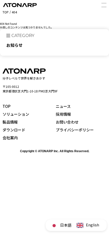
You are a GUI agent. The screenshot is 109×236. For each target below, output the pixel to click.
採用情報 (63, 114)
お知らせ (14, 45)
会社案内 (10, 137)
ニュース (63, 106)
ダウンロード (14, 129)
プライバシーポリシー (75, 129)
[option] (88, 225)
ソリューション (16, 114)
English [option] (92, 224)
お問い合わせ (67, 122)
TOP (6, 106)
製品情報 (10, 122)
